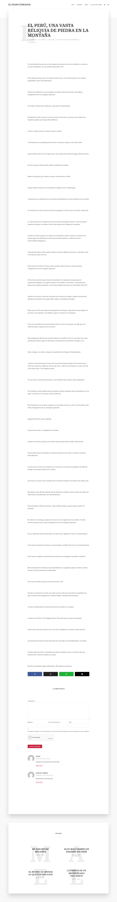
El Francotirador (19, 5)
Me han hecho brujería (40, 850)
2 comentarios (32, 42)
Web (70, 722)
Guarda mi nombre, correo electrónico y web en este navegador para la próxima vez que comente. (58, 731)
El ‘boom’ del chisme (96, 4)
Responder (39, 765)
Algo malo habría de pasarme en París (76, 850)
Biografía (79, 4)
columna (42, 39)
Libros (86, 4)
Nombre (30, 722)
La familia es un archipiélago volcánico (76, 873)
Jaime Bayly (33, 39)
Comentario (31, 701)
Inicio (73, 4)
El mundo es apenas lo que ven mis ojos (41, 873)
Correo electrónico (54, 722)
